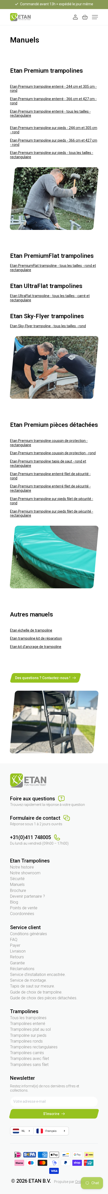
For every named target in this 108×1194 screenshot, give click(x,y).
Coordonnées (22, 913)
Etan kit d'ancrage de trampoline (35, 647)
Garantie (17, 963)
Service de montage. (28, 980)
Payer (15, 945)
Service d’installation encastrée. (38, 974)
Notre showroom (25, 873)
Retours (17, 957)
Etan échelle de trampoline (31, 630)
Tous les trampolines (28, 1017)
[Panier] (85, 17)
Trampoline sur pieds (28, 1035)
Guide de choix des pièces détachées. (43, 998)
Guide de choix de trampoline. (36, 992)
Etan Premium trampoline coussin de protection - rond (53, 453)
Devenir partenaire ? (27, 896)
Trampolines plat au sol (30, 1029)
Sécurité (17, 878)
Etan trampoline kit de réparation (36, 638)
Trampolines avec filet (29, 1058)
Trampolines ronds (26, 1041)
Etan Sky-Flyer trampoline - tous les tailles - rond (48, 326)
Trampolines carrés (27, 1052)
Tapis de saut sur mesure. (32, 986)
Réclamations (22, 968)
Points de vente (23, 907)
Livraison (18, 951)
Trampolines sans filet (29, 1064)
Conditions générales (28, 933)
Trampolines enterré (27, 1023)
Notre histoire (22, 867)
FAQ (13, 939)
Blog (14, 902)
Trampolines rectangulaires (34, 1047)
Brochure (18, 890)
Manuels (17, 884)
